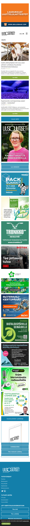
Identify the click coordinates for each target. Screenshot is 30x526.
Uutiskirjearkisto (15, 447)
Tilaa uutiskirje (15, 514)
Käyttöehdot (4, 486)
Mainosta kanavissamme (15, 518)
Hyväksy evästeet (6, 523)
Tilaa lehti (15, 509)
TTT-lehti (3, 497)
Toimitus (3, 479)
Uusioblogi (8, 104)
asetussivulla (26, 521)
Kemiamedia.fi (4, 500)
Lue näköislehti (15, 167)
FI (23, 34)
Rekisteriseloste (5, 488)
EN (21, 34)
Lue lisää (15, 77)
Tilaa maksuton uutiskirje (15, 452)
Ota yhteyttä (4, 483)
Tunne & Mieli (4, 502)
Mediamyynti (4, 481)
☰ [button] (27, 33)
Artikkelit (8, 68)
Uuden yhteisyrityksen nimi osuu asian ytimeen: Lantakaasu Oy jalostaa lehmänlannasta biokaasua (13, 65)
